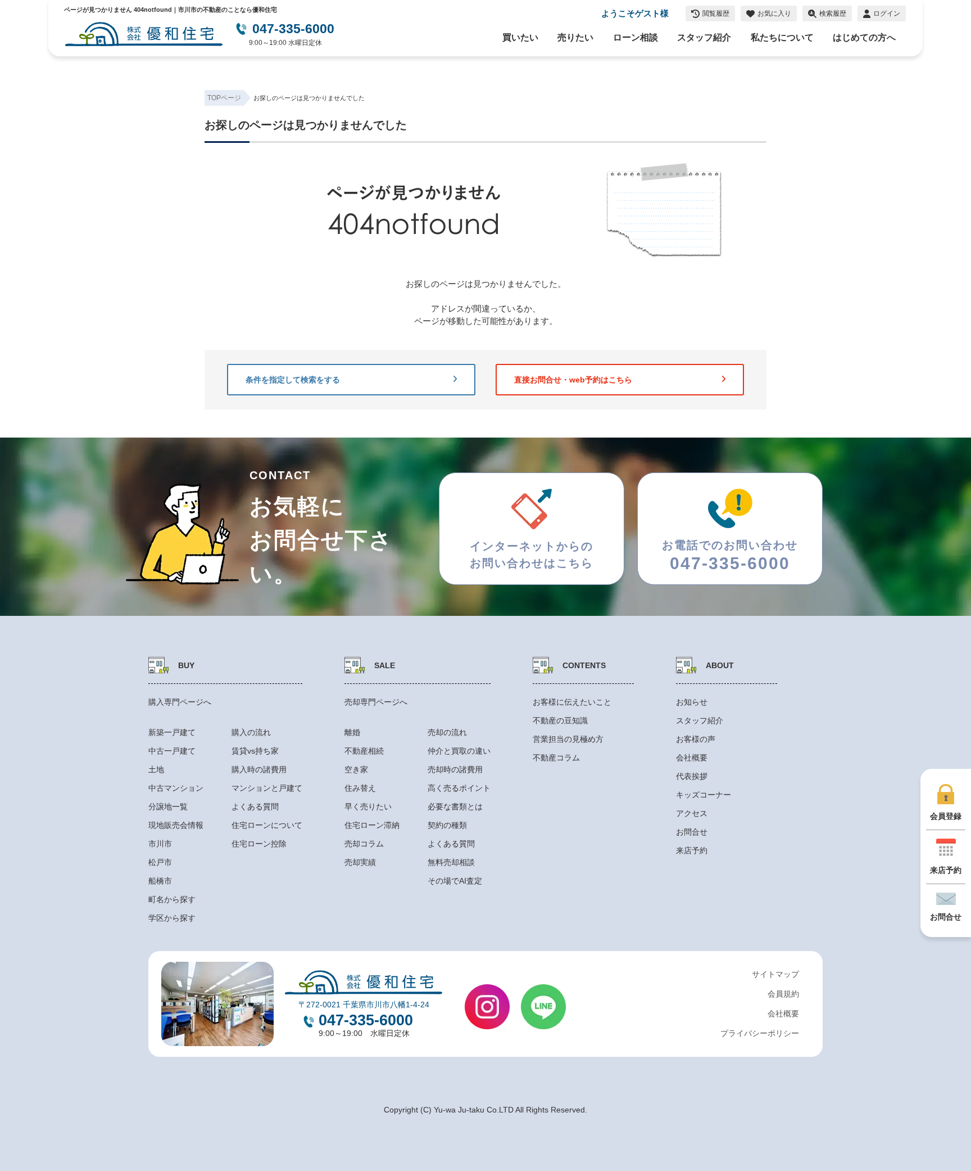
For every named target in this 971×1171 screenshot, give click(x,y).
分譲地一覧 (168, 806)
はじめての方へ (864, 37)
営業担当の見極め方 (568, 739)
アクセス (691, 813)
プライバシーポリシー (759, 1033)
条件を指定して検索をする (293, 379)
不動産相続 (364, 750)
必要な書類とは (455, 806)
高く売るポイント (459, 787)
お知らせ (691, 701)
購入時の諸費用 (259, 769)
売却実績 (360, 862)
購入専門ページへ (179, 701)
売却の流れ (447, 732)
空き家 (356, 769)
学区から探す (172, 917)
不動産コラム (556, 757)
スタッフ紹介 (704, 37)
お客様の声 (695, 739)
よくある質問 (255, 806)
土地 (156, 769)
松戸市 (160, 862)
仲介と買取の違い (459, 750)
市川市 (160, 843)
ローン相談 (635, 37)
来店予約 (691, 850)
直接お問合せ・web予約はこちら (573, 379)
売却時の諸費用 (455, 769)
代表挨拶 (691, 776)
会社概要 (691, 757)
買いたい (520, 37)
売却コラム (364, 843)
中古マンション (175, 787)
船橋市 (160, 880)
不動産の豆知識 (560, 720)
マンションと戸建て (267, 787)
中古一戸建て (172, 750)
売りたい (575, 37)
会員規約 (783, 993)
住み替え (360, 787)
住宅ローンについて (267, 825)
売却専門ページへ (375, 701)
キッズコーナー (703, 794)
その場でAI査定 (455, 880)
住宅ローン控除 (259, 843)
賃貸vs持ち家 (255, 750)
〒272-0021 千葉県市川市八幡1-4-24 (363, 1004)
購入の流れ (251, 732)
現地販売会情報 (175, 825)
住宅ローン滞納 (372, 825)
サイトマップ (775, 974)
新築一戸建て (172, 732)
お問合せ (691, 831)
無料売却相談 (451, 862)
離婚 (352, 732)
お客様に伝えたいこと (572, 701)
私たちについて (782, 37)
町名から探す (172, 899)
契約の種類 (447, 825)
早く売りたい (368, 806)
